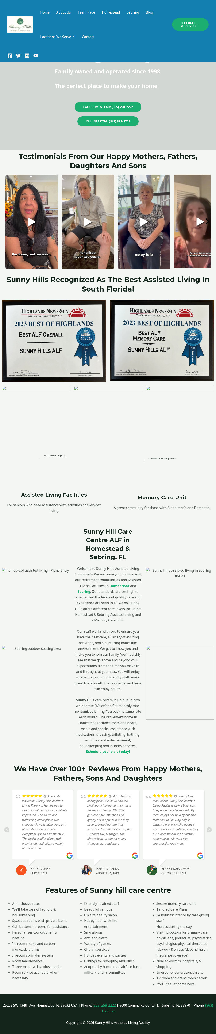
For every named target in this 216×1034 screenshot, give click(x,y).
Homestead (111, 12)
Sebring (133, 12)
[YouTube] (35, 55)
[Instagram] (27, 55)
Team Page (86, 12)
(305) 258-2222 (104, 1005)
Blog (149, 12)
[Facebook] (9, 55)
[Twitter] (18, 55)
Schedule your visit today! (108, 751)
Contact (88, 36)
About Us (63, 12)
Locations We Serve (55, 36)
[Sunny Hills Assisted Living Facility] (20, 24)
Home (45, 12)
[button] (190, 24)
